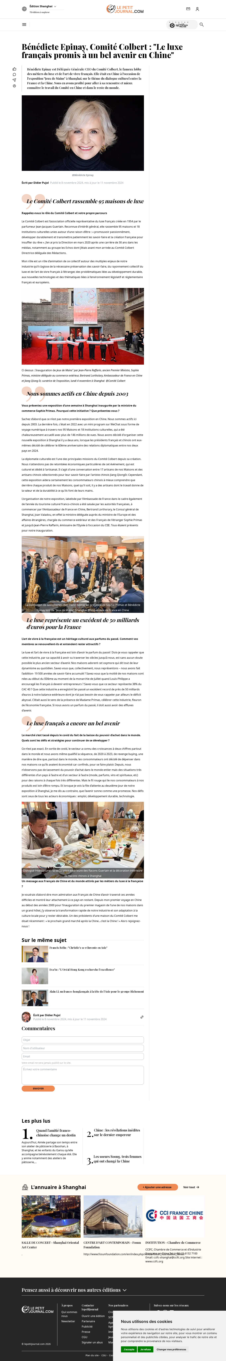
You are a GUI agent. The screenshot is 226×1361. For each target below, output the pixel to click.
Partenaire (88, 1321)
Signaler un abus (92, 1342)
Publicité (87, 1326)
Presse (86, 1332)
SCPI (111, 1317)
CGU (84, 1337)
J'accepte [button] (129, 1349)
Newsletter (68, 1321)
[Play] (193, 24)
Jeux (110, 1337)
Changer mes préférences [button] (171, 1349)
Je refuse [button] (145, 1349)
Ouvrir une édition (93, 1316)
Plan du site (93, 1355)
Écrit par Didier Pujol (35, 183)
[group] (193, 24)
